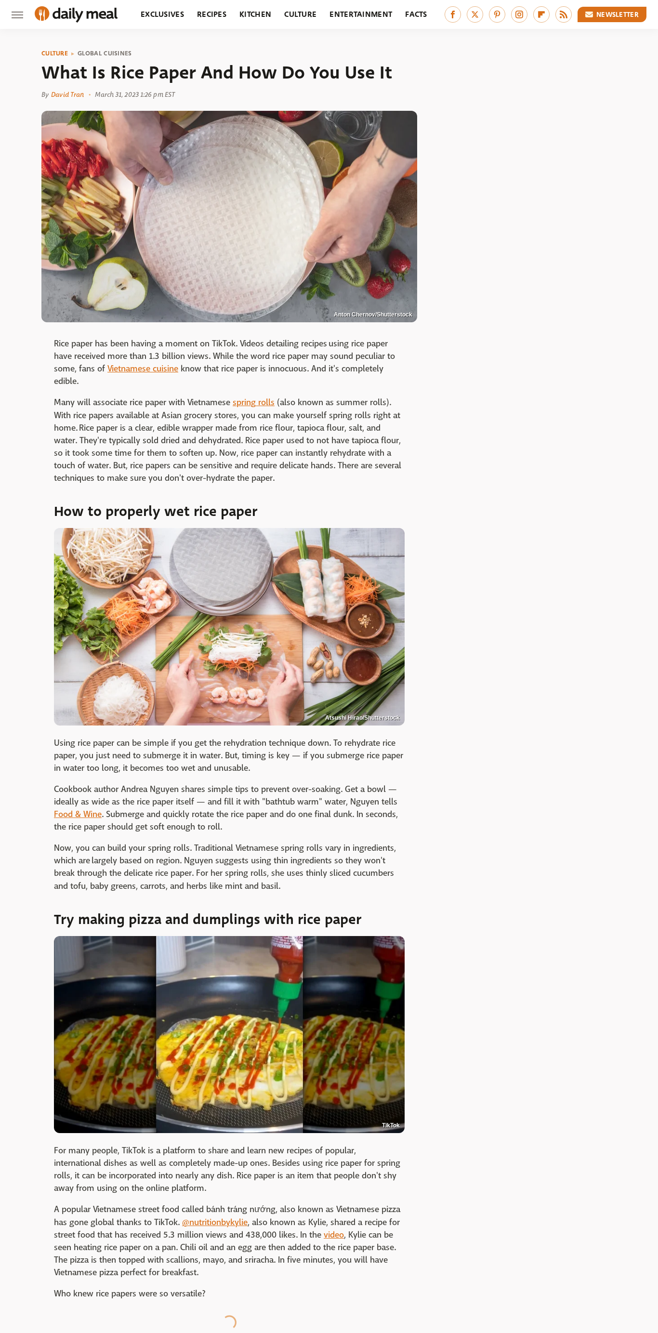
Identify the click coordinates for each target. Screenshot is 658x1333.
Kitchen (255, 14)
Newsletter (617, 14)
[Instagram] (519, 14)
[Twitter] (475, 14)
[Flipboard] (541, 14)
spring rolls (254, 402)
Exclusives (162, 14)
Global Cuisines (105, 53)
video (334, 1235)
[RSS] (563, 14)
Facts (416, 14)
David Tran (67, 94)
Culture (300, 14)
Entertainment (360, 14)
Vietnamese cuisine (142, 368)
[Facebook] (453, 14)
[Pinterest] (497, 14)
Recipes (211, 14)
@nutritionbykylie (215, 1222)
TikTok (391, 1125)
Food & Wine (78, 814)
